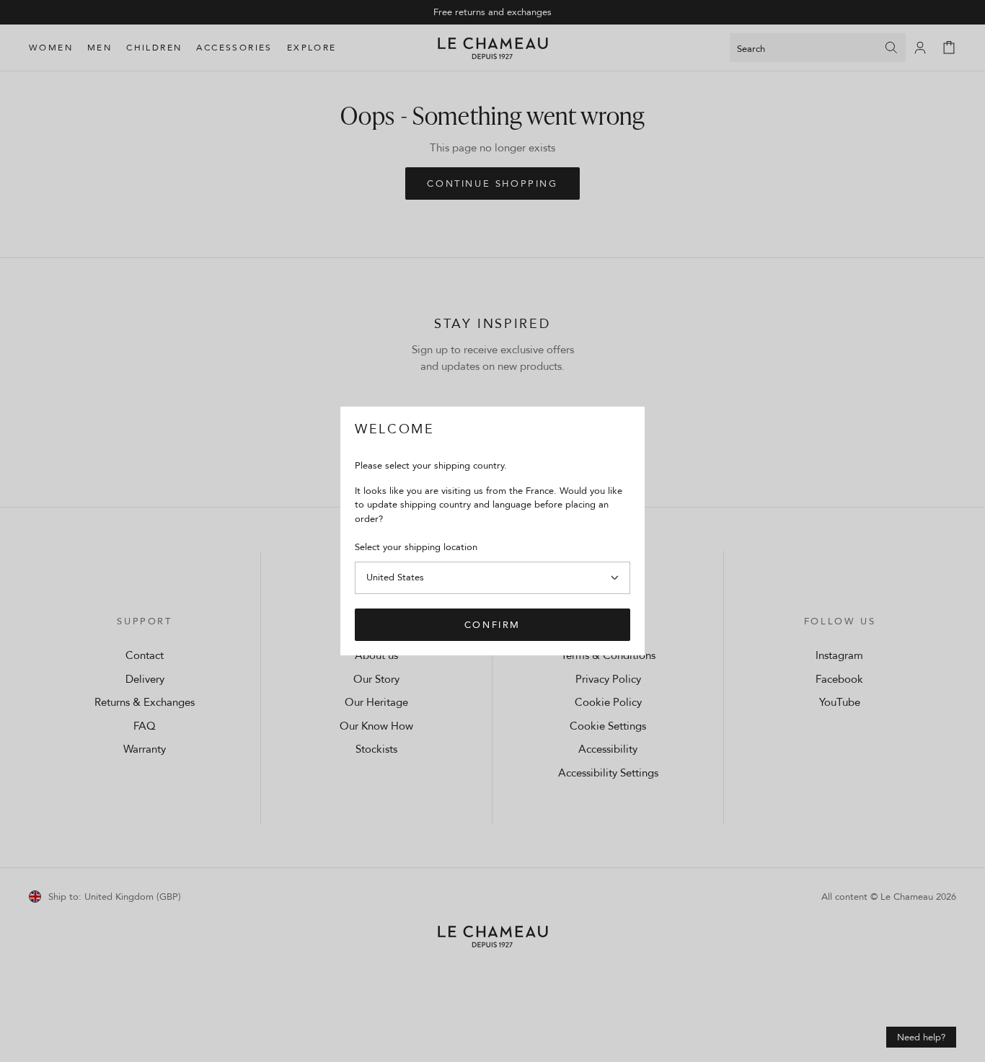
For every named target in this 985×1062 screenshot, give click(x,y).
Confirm (492, 624)
